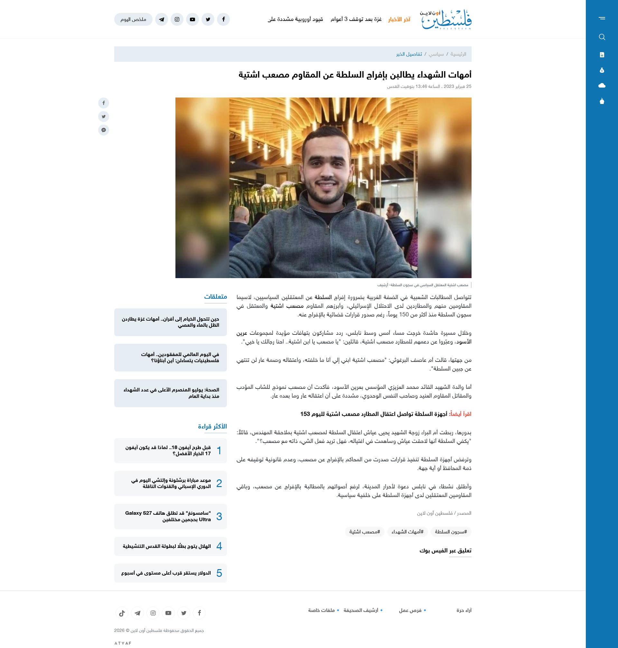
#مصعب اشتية (365, 531)
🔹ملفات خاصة (324, 610)
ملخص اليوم (133, 19)
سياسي (436, 54)
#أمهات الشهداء (408, 531)
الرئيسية (458, 54)
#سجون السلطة (451, 531)
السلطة (324, 297)
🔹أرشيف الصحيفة (364, 610)
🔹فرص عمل (413, 610)
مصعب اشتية (288, 306)
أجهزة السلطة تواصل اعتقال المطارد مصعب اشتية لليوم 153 (373, 414)
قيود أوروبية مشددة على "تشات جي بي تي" (300, 19)
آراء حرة (464, 610)
